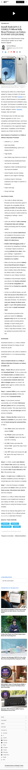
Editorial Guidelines (20, 536)
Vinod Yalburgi (12, 46)
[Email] (17, 52)
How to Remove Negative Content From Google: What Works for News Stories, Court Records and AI (13, 611)
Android (20, 97)
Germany (19, 109)
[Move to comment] (20, 52)
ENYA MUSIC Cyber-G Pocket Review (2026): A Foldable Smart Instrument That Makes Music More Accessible (13, 686)
